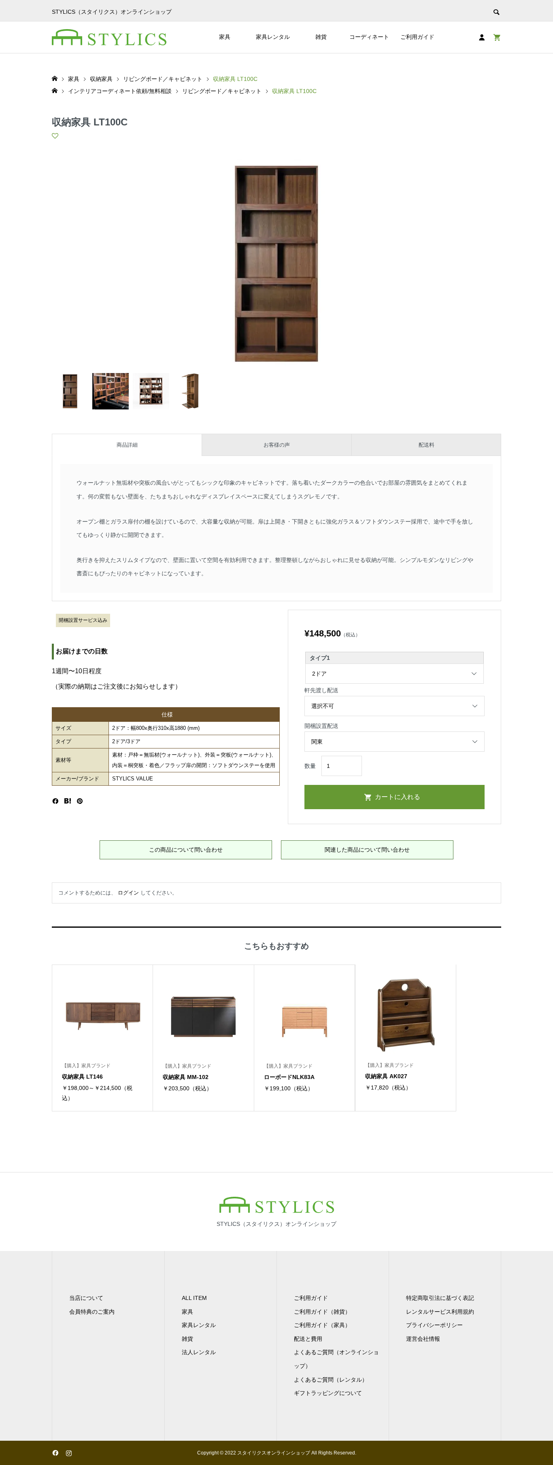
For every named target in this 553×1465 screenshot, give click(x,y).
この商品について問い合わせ (186, 849)
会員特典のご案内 (92, 1311)
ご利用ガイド (417, 37)
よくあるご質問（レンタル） (331, 1379)
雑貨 (321, 37)
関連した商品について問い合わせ (367, 849)
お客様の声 (277, 445)
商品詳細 (127, 445)
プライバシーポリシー (434, 1325)
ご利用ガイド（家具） (322, 1325)
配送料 (426, 445)
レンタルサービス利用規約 (440, 1311)
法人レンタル (199, 1352)
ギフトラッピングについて (328, 1393)
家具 (224, 37)
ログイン (128, 893)
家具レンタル (273, 37)
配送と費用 (308, 1339)
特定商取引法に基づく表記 (440, 1298)
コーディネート (369, 37)
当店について (86, 1298)
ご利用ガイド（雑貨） (322, 1311)
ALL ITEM (194, 1298)
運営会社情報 (423, 1339)
